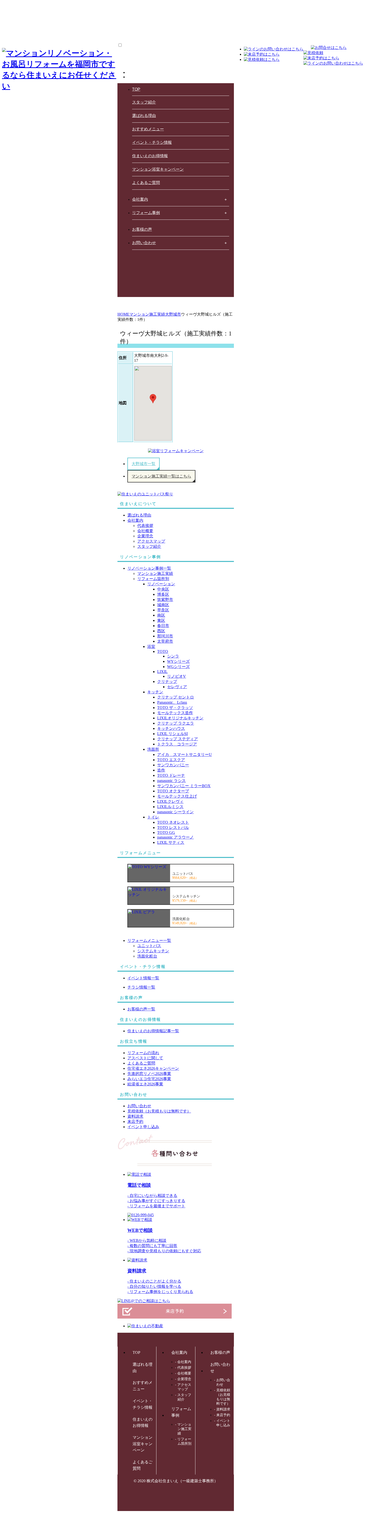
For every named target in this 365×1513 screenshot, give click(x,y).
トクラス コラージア (177, 744)
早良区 (163, 610)
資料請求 (136, 1270)
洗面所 (153, 749)
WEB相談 (140, 1230)
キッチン (155, 692)
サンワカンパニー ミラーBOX (184, 786)
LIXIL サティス (170, 842)
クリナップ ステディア (177, 739)
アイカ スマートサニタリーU (184, 754)
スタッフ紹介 (144, 102)
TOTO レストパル (173, 827)
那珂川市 (165, 636)
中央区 (163, 589)
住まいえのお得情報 (150, 156)
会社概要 (145, 531)
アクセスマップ (151, 541)
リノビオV (176, 676)
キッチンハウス (171, 728)
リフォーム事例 (146, 213)
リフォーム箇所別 (153, 579)
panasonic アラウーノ (175, 837)
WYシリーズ (178, 661)
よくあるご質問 (146, 183)
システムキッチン (153, 951)
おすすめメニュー (148, 129)
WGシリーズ (178, 666)
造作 (161, 770)
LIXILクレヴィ (170, 801)
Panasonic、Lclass (172, 702)
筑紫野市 (165, 599)
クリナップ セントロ (175, 697)
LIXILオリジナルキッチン (180, 718)
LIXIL (162, 671)
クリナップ (167, 681)
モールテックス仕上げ (177, 796)
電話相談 (139, 1185)
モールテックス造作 (175, 713)
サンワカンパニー (173, 765)
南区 (161, 615)
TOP (136, 89)
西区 (161, 631)
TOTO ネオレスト (173, 822)
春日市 (163, 626)
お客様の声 (142, 229)
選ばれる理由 (144, 115)
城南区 (163, 605)
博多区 (163, 594)
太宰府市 (165, 641)
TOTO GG (166, 832)
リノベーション (161, 584)
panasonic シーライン (175, 812)
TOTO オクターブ (173, 791)
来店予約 (223, 1415)
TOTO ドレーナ (171, 775)
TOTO (162, 651)
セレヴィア (177, 687)
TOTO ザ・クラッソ (175, 707)
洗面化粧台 (147, 956)
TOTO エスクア (171, 760)
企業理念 (145, 536)
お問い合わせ (144, 243)
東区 (161, 620)
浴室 (151, 646)
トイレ (153, 817)
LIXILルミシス (170, 807)
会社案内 (140, 199)
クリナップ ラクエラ (175, 723)
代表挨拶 (145, 525)
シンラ (173, 656)
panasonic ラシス (171, 780)
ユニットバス (149, 946)
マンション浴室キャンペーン (158, 169)
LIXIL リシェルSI (172, 734)
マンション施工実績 (155, 573)
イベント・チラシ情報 (152, 142)
